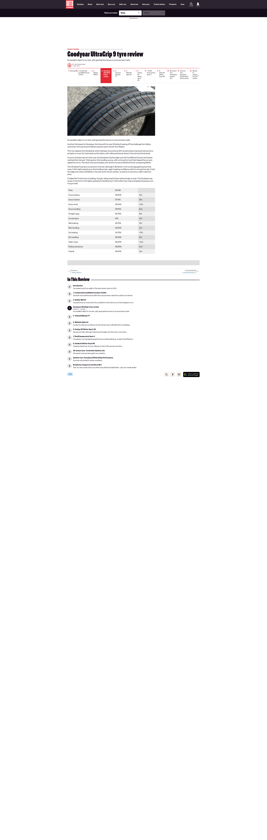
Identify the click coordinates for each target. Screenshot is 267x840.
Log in (198, 6)
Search (191, 6)
